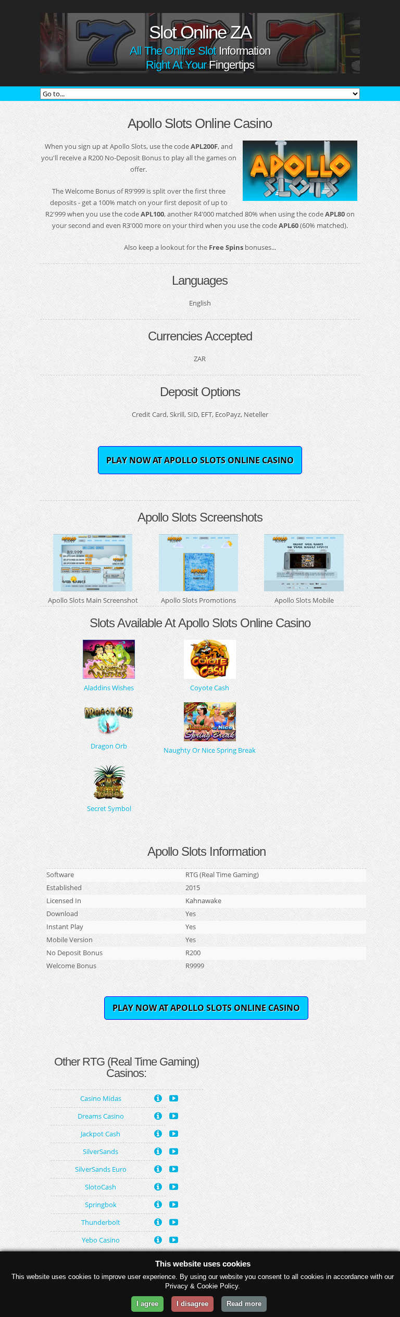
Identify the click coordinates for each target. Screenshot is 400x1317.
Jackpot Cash (100, 1133)
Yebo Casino (101, 1240)
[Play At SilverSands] (174, 1150)
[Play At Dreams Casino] (174, 1115)
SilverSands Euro (101, 1169)
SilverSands (100, 1151)
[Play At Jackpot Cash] (174, 1132)
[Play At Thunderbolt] (174, 1221)
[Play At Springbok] (174, 1203)
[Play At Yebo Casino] (174, 1239)
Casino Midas (100, 1098)
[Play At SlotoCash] (174, 1186)
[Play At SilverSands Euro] (174, 1168)
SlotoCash (100, 1187)
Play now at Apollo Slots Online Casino (200, 460)
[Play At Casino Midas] (174, 1097)
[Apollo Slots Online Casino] (300, 195)
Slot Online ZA (200, 32)
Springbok (101, 1204)
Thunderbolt (100, 1222)
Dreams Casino (101, 1116)
